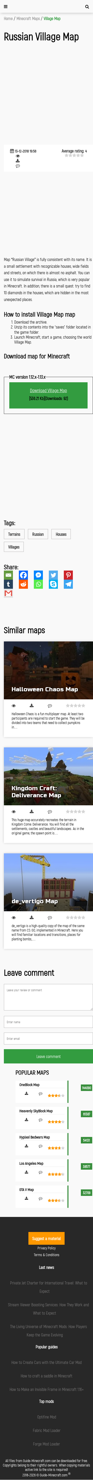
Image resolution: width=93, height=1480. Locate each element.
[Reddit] (26, 584)
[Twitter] (56, 575)
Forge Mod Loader (46, 1443)
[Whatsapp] (41, 584)
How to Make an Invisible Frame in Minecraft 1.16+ (47, 1389)
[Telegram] (71, 584)
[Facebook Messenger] (41, 575)
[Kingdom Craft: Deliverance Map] (48, 776)
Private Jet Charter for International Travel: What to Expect (48, 1287)
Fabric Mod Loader (46, 1430)
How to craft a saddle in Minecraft (46, 1375)
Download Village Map (48, 390)
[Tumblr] (11, 584)
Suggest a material (46, 1238)
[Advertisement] (46, 94)
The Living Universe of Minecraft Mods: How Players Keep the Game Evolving (48, 1330)
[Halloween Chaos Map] (48, 670)
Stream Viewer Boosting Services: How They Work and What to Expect (48, 1308)
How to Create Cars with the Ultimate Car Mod (46, 1362)
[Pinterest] (71, 575)
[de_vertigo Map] (48, 882)
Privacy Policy (46, 1248)
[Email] (11, 575)
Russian (38, 534)
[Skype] (56, 584)
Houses (61, 534)
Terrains (14, 534)
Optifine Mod (46, 1416)
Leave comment (48, 1056)
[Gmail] (11, 593)
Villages (13, 546)
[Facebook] (26, 575)
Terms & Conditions (46, 1255)
